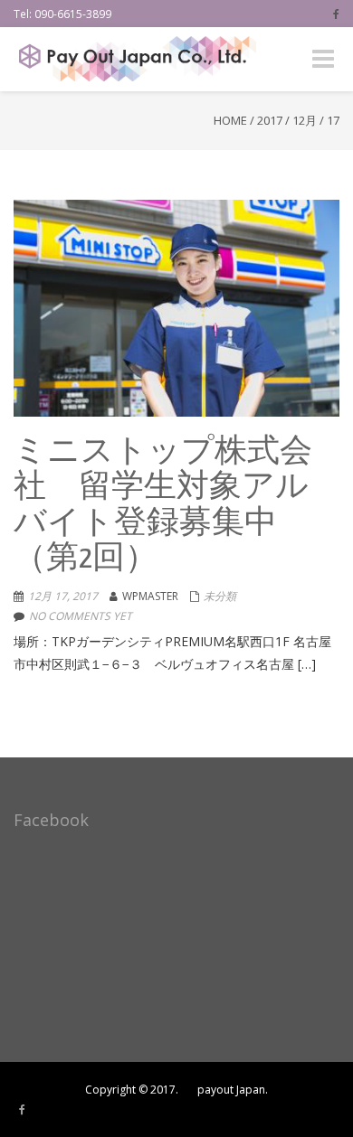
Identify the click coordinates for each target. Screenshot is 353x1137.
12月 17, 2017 (63, 596)
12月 (304, 120)
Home (230, 120)
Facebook (51, 820)
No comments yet (80, 616)
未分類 (220, 596)
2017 (269, 120)
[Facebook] (336, 13)
